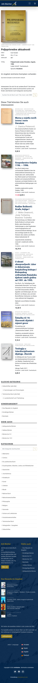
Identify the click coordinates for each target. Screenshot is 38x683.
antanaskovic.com (22, 677)
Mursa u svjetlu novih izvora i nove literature (25, 120)
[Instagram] (23, 671)
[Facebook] (19, 671)
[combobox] (17, 95)
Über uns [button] (5, 567)
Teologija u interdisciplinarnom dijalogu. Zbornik (25, 351)
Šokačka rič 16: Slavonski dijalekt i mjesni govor (24, 320)
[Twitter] (15, 671)
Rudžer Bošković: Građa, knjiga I (23, 207)
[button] (35, 3)
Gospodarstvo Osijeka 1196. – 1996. (26, 164)
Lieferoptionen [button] (6, 636)
